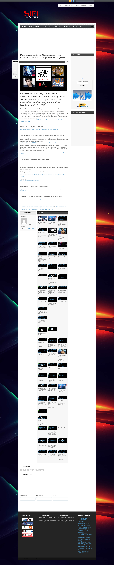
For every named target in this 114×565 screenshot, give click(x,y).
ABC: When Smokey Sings (42, 223)
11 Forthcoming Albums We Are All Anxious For (61, 370)
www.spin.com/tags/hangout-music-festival (29, 180)
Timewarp (75, 26)
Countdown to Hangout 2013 (50, 332)
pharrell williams (81, 548)
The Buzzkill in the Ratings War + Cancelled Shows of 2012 (62, 223)
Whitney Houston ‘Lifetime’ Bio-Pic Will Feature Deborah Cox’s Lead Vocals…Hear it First (62, 457)
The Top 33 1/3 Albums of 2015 (51, 271)
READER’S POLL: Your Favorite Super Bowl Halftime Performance (42, 344)
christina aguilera (86, 528)
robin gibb (30, 209)
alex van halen (37, 206)
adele (32, 206)
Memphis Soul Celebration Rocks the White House (42, 379)
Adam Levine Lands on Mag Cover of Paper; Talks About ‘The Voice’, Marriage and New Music (52, 405)
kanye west (86, 537)
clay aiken (57, 206)
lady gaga (81, 541)
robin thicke (82, 549)
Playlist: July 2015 (61, 248)
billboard (43, 206)
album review (82, 520)
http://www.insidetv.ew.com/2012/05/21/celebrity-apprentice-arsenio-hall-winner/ (38, 142)
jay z (88, 534)
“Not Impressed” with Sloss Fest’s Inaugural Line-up (42, 334)
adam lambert (27, 206)
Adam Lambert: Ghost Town (62, 257)
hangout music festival (48, 207)
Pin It (15, 70)
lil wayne (86, 541)
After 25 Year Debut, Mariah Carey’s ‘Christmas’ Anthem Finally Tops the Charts (42, 292)
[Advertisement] (76, 11)
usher (86, 552)
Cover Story (84, 530)
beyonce (87, 523)
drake (79, 532)
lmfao (61, 207)
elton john (83, 532)
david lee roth (63, 206)
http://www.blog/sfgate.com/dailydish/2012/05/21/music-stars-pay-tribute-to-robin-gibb (39, 129)
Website (54, 495)
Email (37, 495)
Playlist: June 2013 (51, 367)
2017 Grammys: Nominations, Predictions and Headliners (41, 270)
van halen (42, 209)
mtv (88, 544)
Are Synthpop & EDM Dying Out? (42, 302)
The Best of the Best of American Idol (52, 304)
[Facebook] (30, 219)
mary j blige (88, 543)
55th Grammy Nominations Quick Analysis (51, 345)
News (50, 26)
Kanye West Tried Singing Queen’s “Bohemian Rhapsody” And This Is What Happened (42, 259)
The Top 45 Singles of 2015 (62, 269)
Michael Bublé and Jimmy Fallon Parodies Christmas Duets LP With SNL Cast (62, 402)
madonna (80, 542)
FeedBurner (85, 87)
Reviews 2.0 (67, 26)
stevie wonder (81, 551)
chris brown (80, 528)
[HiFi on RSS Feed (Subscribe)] (27, 528)
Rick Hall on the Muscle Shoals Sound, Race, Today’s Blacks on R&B (42, 422)
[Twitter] (28, 219)
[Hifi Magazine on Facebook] (27, 524)
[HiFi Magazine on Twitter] (27, 532)
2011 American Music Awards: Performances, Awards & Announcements (62, 237)
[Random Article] (92, 26)
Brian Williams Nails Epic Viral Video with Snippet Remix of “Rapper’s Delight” (42, 390)
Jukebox (44, 26)
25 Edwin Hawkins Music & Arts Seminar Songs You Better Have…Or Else (52, 446)
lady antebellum (87, 539)
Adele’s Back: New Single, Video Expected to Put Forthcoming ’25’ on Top (52, 281)
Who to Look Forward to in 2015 (62, 280)
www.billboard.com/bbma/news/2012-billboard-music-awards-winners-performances (38, 162)
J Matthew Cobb (34, 62)
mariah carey (85, 542)
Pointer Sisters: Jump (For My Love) (62, 428)
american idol (88, 522)
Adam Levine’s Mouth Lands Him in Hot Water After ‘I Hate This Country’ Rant (52, 390)
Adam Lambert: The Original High (52, 257)
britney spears (87, 525)
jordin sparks (56, 207)
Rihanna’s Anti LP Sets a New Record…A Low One (62, 303)
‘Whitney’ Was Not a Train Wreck (42, 455)
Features (24, 26)
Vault (81, 26)
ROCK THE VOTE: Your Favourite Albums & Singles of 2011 (42, 356)
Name (21, 495)
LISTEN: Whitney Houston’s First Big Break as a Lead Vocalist (51, 456)
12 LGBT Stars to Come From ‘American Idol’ (42, 247)
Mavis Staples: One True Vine (41, 369)
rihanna (89, 548)
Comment (22, 478)
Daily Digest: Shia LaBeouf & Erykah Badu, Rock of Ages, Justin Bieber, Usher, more (42, 323)
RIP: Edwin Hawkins (62, 444)
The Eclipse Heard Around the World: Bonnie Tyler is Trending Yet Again (51, 292)
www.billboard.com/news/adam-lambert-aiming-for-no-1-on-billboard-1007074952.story (39, 199)
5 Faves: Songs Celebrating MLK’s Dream (51, 380)
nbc (27, 209)
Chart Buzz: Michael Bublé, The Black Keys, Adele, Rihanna (62, 345)
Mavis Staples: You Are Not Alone (61, 380)
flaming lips (39, 207)
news (82, 546)
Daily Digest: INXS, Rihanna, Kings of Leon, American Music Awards (42, 234)
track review (81, 552)
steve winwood (36, 209)
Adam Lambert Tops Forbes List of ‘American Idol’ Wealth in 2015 (52, 248)
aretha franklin (81, 523)
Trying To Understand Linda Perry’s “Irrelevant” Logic (62, 291)
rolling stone (88, 549)
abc (23, 206)
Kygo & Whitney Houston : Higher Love (42, 445)
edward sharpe (33, 207)
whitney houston (49, 209)
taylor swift (86, 551)
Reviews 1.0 (58, 26)
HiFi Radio (83, 5)
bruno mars (81, 527)
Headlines (82, 534)
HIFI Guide (37, 26)
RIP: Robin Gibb (41, 413)
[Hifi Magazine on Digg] (27, 521)
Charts (77, 5)
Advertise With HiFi (69, 5)
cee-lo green (88, 527)
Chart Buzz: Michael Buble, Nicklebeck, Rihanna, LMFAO (52, 354)
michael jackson (82, 545)
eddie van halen (25, 207)
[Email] (32, 219)
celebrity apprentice (50, 206)
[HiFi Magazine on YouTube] (27, 536)
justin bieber (84, 536)
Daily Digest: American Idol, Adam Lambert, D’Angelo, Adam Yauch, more (52, 236)
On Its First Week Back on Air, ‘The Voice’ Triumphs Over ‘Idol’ (52, 224)
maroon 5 (83, 543)
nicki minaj (87, 546)
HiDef (30, 26)
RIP (79, 550)
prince (85, 548)
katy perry (81, 539)
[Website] (28, 221)
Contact (90, 5)
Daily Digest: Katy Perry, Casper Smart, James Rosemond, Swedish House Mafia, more (52, 433)
